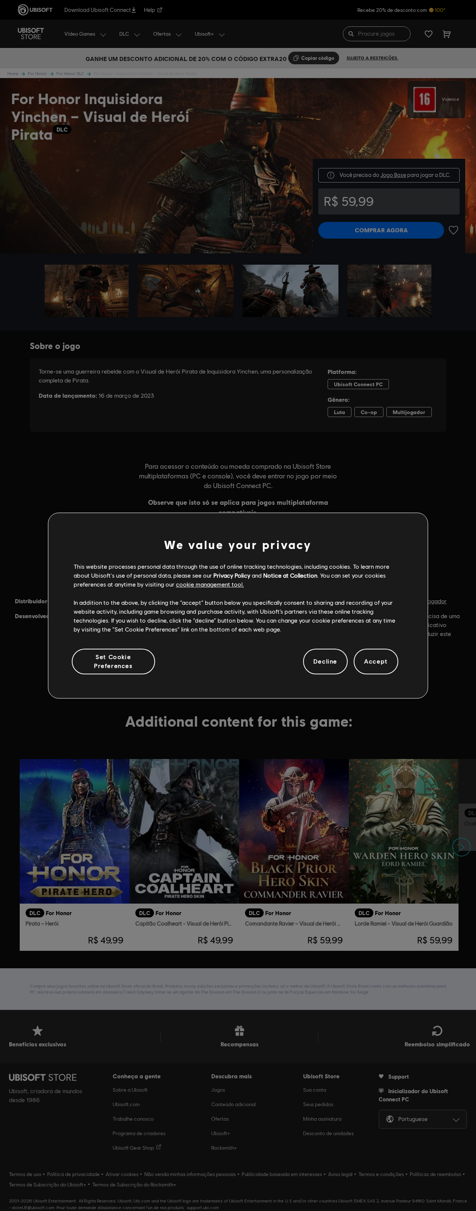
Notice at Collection (290, 575)
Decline (325, 661)
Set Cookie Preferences (113, 661)
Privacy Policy (231, 575)
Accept (376, 661)
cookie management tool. (210, 584)
